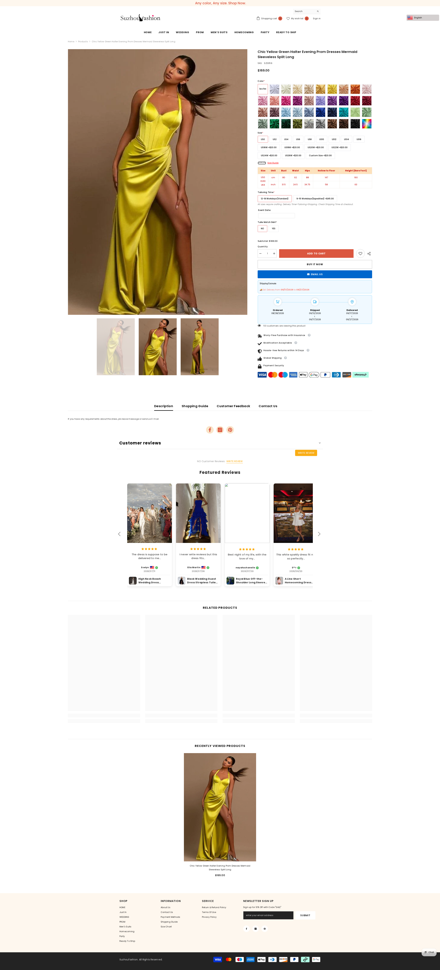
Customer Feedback (233, 406)
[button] (121, 536)
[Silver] (309, 124)
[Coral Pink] (274, 101)
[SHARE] (368, 254)
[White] (274, 89)
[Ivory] (286, 89)
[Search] (307, 11)
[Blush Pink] (367, 89)
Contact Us (268, 406)
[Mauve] (274, 112)
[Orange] (355, 89)
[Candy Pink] (263, 101)
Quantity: (263, 246)
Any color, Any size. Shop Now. (220, 3)
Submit (305, 915)
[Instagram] (220, 430)
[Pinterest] (230, 430)
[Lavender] (332, 101)
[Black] (355, 124)
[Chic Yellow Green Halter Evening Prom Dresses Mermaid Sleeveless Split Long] (220, 807)
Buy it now (315, 264)
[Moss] (297, 124)
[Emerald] (274, 124)
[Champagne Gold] (309, 89)
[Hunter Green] (286, 124)
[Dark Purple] (344, 101)
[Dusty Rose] (309, 101)
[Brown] (332, 124)
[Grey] (320, 124)
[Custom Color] (367, 124)
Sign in (317, 18)
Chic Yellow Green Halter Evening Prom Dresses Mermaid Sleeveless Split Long (220, 867)
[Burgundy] (367, 101)
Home (71, 41)
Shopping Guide (195, 406)
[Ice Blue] (297, 112)
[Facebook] (210, 430)
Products (83, 41)
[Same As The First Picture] (263, 89)
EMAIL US (317, 274)
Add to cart (315, 253)
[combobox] (304, 11)
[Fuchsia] (297, 101)
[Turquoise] (344, 112)
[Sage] (367, 112)
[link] (360, 253)
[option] (158, 182)
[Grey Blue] (309, 112)
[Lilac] (320, 101)
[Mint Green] (355, 112)
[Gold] (320, 89)
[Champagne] (297, 89)
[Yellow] (332, 89)
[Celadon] (263, 124)
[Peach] (344, 89)
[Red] (355, 101)
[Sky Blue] (286, 112)
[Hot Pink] (286, 101)
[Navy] (332, 112)
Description (163, 406)
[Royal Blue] (320, 112)
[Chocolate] (344, 124)
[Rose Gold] (263, 112)
